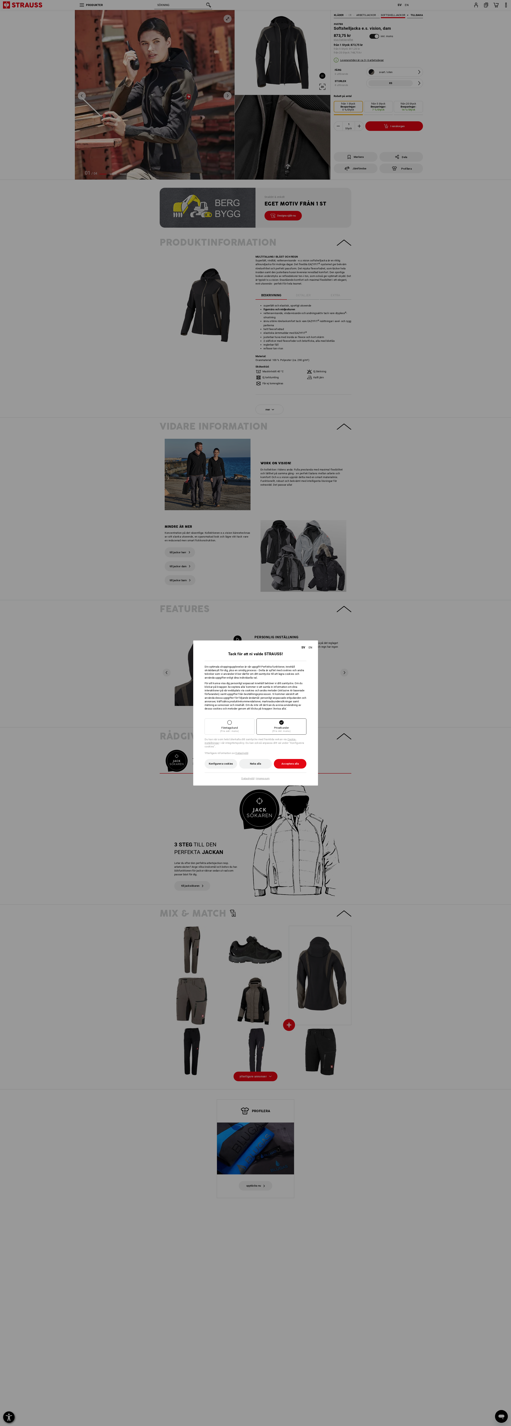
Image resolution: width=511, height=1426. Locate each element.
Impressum (263, 778)
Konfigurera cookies (221, 763)
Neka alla (255, 763)
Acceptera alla (290, 763)
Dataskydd (241, 753)
